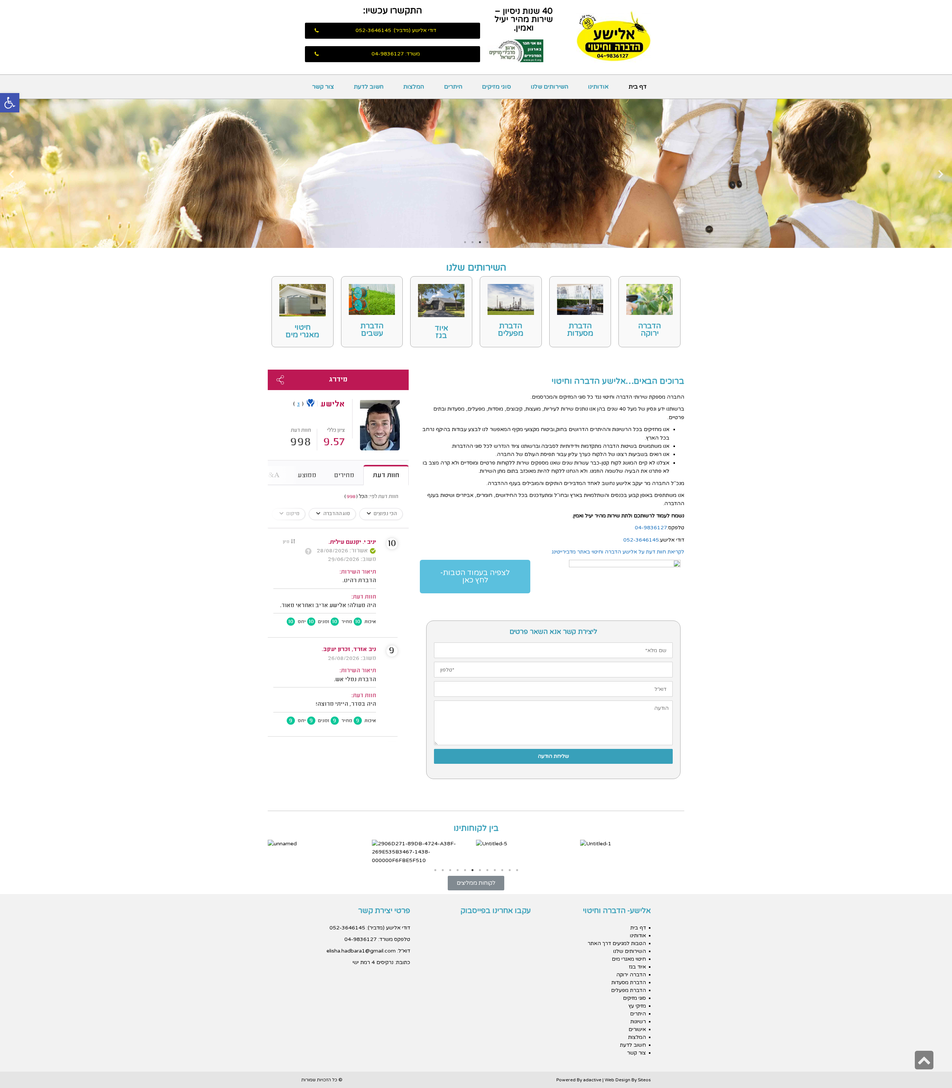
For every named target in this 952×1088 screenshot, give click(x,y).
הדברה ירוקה (649, 330)
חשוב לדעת (633, 1045)
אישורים (637, 1029)
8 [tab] (487, 870)
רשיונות (638, 1021)
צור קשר (636, 1053)
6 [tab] (472, 870)
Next (11, 173)
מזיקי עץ (637, 1006)
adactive (592, 1079)
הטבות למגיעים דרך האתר (617, 943)
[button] (392, 31)
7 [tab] (479, 870)
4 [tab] (465, 242)
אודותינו (638, 935)
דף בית (638, 928)
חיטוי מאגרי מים (302, 331)
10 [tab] (502, 870)
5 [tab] (465, 870)
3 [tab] (472, 242)
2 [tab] (479, 242)
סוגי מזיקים (634, 998)
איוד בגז (441, 332)
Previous (941, 173)
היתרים (638, 1014)
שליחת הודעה (553, 756)
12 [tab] (517, 870)
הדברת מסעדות (580, 330)
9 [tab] (494, 870)
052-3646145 (641, 540)
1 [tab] (487, 242)
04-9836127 (651, 527)
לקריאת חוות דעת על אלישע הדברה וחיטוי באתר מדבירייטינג (618, 552)
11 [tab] (509, 870)
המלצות (637, 1037)
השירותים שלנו (629, 951)
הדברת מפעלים (510, 330)
